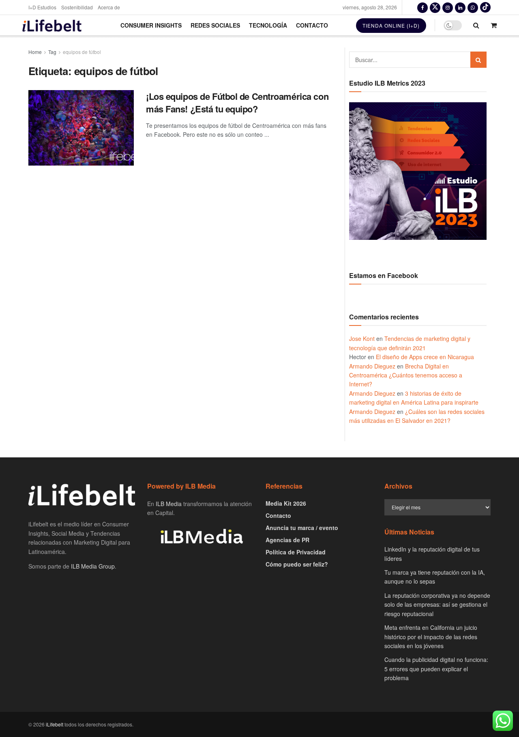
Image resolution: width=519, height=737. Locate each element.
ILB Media (169, 504)
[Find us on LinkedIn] (460, 7)
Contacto (312, 25)
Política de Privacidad (296, 552)
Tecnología (268, 25)
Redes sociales (215, 25)
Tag (52, 51)
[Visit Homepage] (51, 25)
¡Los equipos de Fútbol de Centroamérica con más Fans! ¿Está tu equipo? (237, 102)
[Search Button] (476, 25)
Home (35, 51)
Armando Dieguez (372, 366)
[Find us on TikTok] (485, 7)
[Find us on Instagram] (447, 7)
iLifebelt (54, 724)
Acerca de (109, 7)
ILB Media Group (93, 566)
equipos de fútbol (82, 51)
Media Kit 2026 (286, 503)
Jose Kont (362, 338)
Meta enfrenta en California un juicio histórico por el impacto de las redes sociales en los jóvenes (430, 636)
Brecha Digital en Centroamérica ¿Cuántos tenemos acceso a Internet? (405, 375)
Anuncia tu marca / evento (302, 528)
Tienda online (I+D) (391, 25)
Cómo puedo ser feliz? (297, 564)
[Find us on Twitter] (435, 7)
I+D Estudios (42, 7)
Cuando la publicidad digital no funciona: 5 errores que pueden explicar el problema (436, 668)
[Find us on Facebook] (422, 7)
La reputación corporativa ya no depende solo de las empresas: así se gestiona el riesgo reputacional (437, 604)
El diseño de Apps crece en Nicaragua (425, 357)
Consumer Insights (151, 25)
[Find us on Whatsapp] (473, 7)
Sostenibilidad (77, 7)
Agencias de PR (287, 540)
